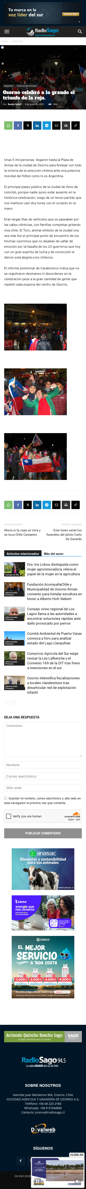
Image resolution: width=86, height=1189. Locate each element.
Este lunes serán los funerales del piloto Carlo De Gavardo (64, 534)
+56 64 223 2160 (50, 1104)
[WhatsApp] (8, 125)
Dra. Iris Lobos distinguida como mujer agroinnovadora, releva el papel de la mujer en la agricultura (53, 569)
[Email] (56, 125)
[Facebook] (18, 125)
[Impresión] (66, 125)
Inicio (5, 41)
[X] (27, 125)
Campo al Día (12, 574)
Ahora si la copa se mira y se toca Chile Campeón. (22, 532)
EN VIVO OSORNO (25, 1176)
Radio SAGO (15, 104)
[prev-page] (6, 703)
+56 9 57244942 (51, 1108)
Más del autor (53, 554)
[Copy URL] (75, 125)
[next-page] (13, 703)
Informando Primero (27, 85)
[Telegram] (47, 125)
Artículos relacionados (23, 554)
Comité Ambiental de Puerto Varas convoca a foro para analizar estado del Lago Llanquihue (54, 638)
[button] (6, 31)
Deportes (17, 41)
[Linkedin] (37, 125)
